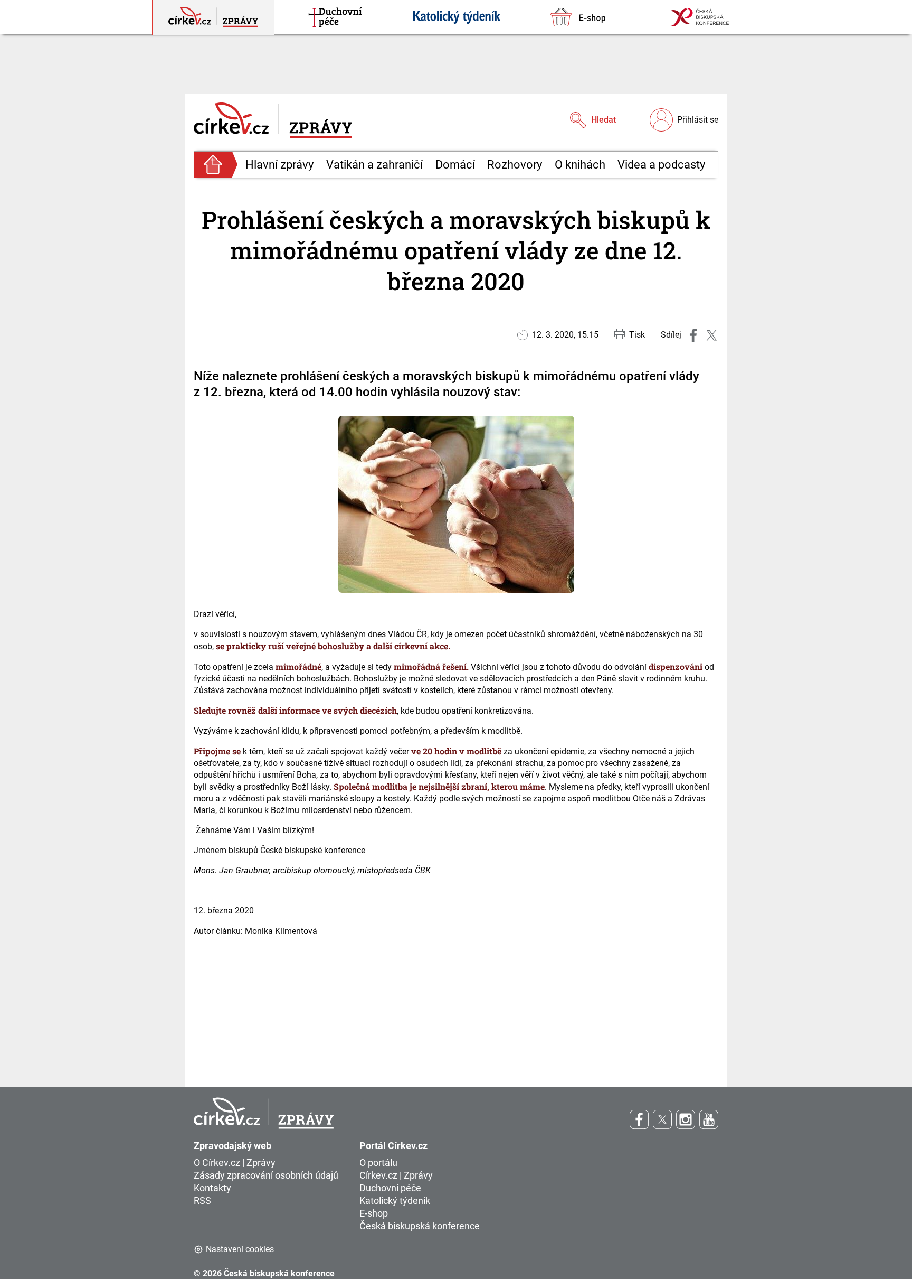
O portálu (378, 1162)
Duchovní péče (390, 1187)
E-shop (373, 1213)
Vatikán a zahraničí (374, 164)
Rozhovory (514, 164)
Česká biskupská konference (419, 1225)
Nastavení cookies (240, 1249)
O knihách (580, 164)
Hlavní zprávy (279, 164)
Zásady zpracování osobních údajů (266, 1175)
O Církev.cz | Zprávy (235, 1162)
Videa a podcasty (661, 164)
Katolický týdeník (394, 1200)
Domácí (455, 164)
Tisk (637, 335)
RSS (202, 1200)
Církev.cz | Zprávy (396, 1175)
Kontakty (212, 1187)
